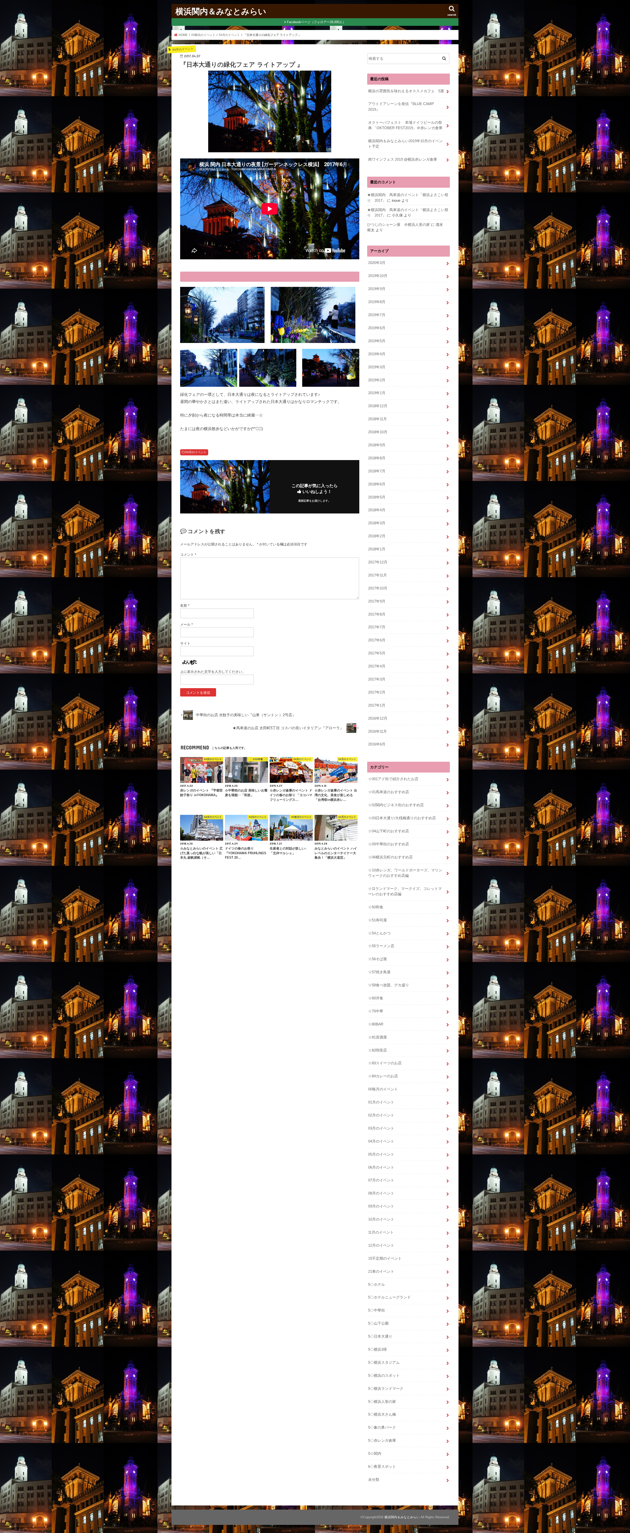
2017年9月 (376, 601)
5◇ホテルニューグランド (389, 1297)
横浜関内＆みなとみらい (220, 11)
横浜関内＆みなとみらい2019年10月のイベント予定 (405, 143)
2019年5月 (376, 341)
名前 (184, 605)
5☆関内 (374, 1454)
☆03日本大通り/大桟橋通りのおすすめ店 (402, 818)
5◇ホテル (376, 1284)
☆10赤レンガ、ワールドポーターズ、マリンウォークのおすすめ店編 (405, 873)
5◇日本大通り (380, 1336)
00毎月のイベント (383, 1089)
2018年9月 (376, 445)
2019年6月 (376, 328)
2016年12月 (377, 718)
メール (186, 624)
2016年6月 (376, 744)
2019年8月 (376, 302)
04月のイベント (195, 452)
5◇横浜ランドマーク (385, 1389)
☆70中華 (375, 1011)
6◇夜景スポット (382, 1467)
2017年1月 (376, 705)
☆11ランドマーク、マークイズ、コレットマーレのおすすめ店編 (405, 891)
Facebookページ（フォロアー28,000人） (316, 22)
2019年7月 (376, 315)
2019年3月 (376, 367)
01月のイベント (381, 1102)
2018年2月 (376, 536)
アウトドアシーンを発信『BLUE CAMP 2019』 (403, 106)
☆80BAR (375, 1024)
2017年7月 (376, 627)
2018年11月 (377, 419)
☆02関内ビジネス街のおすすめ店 (396, 805)
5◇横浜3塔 (377, 1349)
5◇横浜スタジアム (384, 1362)
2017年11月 (377, 575)
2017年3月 (376, 679)
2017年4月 (376, 666)
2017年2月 (376, 692)
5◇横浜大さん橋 (382, 1414)
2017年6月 (376, 640)
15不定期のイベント (385, 1258)
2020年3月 (376, 263)
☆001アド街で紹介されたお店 (393, 779)
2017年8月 (376, 614)
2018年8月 (376, 458)
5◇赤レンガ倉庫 (382, 1440)
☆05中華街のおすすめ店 (388, 844)
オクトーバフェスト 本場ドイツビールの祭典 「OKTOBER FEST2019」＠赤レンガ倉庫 (405, 125)
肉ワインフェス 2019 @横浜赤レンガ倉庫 (402, 159)
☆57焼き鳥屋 (379, 972)
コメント (188, 555)
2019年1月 (376, 393)
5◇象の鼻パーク (382, 1427)
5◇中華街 (376, 1310)
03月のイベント (381, 1128)
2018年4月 (376, 510)
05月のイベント (381, 1154)
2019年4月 (376, 354)
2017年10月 (377, 588)
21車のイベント (381, 1271)
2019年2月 (376, 380)
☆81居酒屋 (377, 1037)
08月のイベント (381, 1193)
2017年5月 (376, 653)
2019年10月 (377, 276)
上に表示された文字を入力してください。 (213, 672)
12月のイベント (381, 1245)
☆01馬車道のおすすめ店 (388, 792)
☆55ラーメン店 (381, 946)
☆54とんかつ (379, 933)
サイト (185, 643)
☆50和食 (375, 907)
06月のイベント (381, 1167)
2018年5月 (376, 497)
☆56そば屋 (377, 959)
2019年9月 (376, 289)
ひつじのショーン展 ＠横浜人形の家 (398, 225)
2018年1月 (376, 549)
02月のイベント (381, 1115)
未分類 (373, 1480)
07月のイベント (381, 1180)
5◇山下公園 (378, 1323)
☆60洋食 (375, 998)
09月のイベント (381, 1206)
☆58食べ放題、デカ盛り (388, 985)
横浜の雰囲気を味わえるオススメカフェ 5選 (406, 91)
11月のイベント (381, 1232)
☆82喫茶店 (377, 1050)
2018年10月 (377, 432)
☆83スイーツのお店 (385, 1063)
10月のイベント (381, 1219)
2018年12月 (377, 406)
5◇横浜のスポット (384, 1376)
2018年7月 (376, 471)
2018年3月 (376, 523)
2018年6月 (376, 484)
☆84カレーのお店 (383, 1076)
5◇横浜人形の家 (382, 1402)
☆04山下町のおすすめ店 (388, 831)
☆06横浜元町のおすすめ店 (390, 857)
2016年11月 (377, 731)
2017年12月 (377, 562)
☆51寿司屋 (377, 920)
